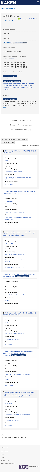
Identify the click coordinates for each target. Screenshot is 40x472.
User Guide (4, 451)
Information (4, 448)
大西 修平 (7, 160)
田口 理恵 (7, 322)
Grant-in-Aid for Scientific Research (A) (14, 254)
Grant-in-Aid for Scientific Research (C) (14, 171)
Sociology (5, 78)
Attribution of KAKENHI (8, 463)
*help (36, 18)
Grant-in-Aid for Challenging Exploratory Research (17, 374)
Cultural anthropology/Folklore (22, 85)
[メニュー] (37, 2)
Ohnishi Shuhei (9, 201)
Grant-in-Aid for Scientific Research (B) (14, 333)
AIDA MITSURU (9, 243)
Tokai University (9, 184)
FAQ (2, 454)
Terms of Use (5, 460)
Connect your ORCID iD (27, 19)
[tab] (21, 120)
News (2, 457)
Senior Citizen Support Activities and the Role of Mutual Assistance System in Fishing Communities (17, 353)
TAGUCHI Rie (8, 403)
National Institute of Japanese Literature (15, 267)
